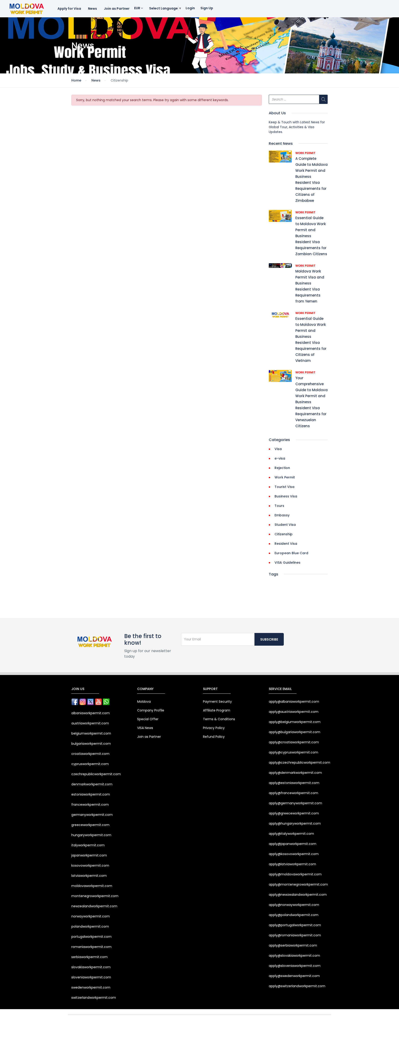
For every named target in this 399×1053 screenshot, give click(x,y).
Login (190, 8)
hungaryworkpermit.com (91, 835)
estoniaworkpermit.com (90, 794)
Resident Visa (286, 543)
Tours (279, 505)
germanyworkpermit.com (92, 814)
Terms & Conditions (219, 719)
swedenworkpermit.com (90, 987)
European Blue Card (291, 553)
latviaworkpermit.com (89, 875)
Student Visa (285, 524)
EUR (137, 8)
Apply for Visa (69, 8)
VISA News (145, 728)
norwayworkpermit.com (90, 916)
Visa (278, 449)
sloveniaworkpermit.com (91, 977)
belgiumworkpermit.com (91, 733)
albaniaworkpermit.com (90, 713)
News (92, 8)
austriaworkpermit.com (90, 723)
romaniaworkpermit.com (91, 946)
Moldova (144, 701)
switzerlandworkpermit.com (93, 997)
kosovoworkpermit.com (90, 865)
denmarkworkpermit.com (91, 784)
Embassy (282, 515)
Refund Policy (214, 736)
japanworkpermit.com (89, 855)
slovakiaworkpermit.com (91, 967)
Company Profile (150, 710)
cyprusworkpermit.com (90, 764)
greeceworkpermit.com (90, 825)
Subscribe (269, 639)
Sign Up (206, 8)
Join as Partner (117, 8)
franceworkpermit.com (90, 804)
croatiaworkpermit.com (90, 753)
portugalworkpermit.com (91, 936)
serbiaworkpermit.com (89, 957)
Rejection (282, 468)
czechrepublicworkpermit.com (96, 774)
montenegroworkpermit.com (94, 896)
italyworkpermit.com (88, 845)
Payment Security (217, 701)
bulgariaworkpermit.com (91, 743)
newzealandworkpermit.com (94, 906)
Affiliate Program (216, 710)
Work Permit (305, 153)
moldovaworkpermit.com (91, 886)
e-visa (280, 458)
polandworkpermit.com (90, 926)
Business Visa (286, 496)
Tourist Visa (284, 486)
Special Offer (147, 719)
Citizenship (284, 534)
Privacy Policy (214, 728)
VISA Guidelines (287, 562)
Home (76, 80)
